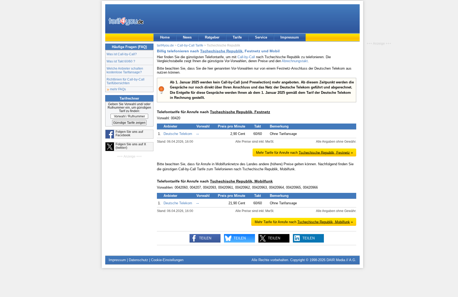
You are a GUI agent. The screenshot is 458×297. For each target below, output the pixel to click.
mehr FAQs (118, 89)
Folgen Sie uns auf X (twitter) (131, 145)
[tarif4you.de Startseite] (126, 21)
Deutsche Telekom (178, 134)
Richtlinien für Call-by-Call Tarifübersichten (125, 81)
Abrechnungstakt (295, 61)
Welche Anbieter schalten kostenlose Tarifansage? (125, 70)
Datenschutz (138, 260)
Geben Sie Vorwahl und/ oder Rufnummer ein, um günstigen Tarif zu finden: (129, 107)
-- (197, 134)
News (187, 37)
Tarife (237, 37)
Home (165, 37)
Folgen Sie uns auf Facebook (129, 133)
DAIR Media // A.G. (341, 260)
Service (261, 37)
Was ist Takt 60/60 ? (121, 61)
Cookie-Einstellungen (167, 260)
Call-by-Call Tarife (190, 45)
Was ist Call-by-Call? (122, 54)
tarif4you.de (165, 45)
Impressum (289, 37)
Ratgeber (212, 37)
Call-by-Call (246, 57)
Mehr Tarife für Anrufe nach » (304, 152)
